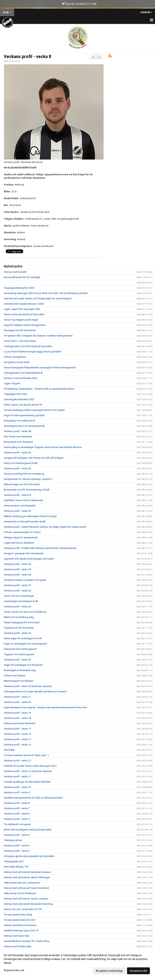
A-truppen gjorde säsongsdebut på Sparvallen (29, 856)
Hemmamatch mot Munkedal (19, 505)
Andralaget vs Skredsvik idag (20, 670)
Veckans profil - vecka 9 (17, 792)
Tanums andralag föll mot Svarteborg (24, 473)
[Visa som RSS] (110, 56)
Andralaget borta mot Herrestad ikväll (24, 426)
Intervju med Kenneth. (15, 271)
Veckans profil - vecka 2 (17, 850)
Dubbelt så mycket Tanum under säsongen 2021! (30, 765)
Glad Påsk (9, 749)
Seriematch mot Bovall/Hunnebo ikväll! (25, 521)
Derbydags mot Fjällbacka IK (19, 420)
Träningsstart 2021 (14, 861)
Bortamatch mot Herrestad (18, 441)
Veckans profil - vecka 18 (17, 718)
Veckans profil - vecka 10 (17, 787)
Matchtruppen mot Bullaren (18, 680)
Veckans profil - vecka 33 (17, 510)
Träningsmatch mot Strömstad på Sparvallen (28, 346)
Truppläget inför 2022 (15, 394)
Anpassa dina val (14, 970)
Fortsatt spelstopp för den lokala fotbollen (27, 781)
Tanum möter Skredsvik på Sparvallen (24, 314)
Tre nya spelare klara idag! (18, 914)
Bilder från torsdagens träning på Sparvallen (28, 829)
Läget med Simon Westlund (19, 542)
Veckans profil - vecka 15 (17, 739)
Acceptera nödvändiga (109, 970)
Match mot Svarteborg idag (19, 617)
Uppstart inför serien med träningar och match (29, 558)
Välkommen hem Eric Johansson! (22, 882)
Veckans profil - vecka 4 (17, 834)
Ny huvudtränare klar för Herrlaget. (22, 277)
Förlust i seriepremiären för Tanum (22, 532)
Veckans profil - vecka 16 (17, 734)
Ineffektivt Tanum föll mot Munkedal (23, 500)
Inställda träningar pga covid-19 (21, 930)
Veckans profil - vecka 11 (17, 776)
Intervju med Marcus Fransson (20, 925)
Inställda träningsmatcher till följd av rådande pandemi (33, 797)
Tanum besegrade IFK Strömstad (22, 622)
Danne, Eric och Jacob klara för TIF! (23, 909)
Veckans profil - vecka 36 (17, 452)
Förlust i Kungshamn (15, 356)
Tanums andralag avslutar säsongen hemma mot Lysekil (34, 410)
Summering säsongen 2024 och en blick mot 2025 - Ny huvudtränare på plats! (46, 293)
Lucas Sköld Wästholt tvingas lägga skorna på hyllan (32, 351)
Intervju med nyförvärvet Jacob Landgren (26, 898)
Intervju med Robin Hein (16, 935)
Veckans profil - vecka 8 (27, 56)
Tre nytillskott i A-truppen (17, 824)
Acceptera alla (138, 970)
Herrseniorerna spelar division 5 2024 (24, 303)
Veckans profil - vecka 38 (17, 431)
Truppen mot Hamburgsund (19, 654)
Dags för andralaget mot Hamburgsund (25, 643)
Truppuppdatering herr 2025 (19, 287)
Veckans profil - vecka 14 (17, 744)
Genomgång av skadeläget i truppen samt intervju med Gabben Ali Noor (43, 447)
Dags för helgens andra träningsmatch (25, 325)
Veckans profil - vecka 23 (17, 659)
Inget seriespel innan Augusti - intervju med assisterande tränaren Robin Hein (45, 707)
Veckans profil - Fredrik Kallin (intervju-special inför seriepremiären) (40, 548)
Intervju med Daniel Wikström (20, 723)
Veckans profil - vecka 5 (17, 819)
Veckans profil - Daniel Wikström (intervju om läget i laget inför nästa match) (45, 526)
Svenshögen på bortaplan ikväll (21, 601)
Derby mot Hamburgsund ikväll (20, 463)
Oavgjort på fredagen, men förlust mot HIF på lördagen (34, 457)
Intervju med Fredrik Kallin (18, 946)
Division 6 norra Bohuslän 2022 (20, 378)
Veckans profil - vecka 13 (17, 760)
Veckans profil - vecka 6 (17, 813)
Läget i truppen (12, 383)
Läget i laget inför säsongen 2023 (22, 309)
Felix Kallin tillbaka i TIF (16, 866)
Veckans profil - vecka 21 (17, 696)
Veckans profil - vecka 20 (17, 702)
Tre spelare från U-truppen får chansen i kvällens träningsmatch (38, 335)
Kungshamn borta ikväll (16, 362)
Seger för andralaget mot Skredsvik (23, 665)
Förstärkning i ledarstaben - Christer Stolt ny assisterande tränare (39, 388)
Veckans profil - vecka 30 (17, 564)
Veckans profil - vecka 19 (17, 712)
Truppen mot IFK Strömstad (19, 627)
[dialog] (77, 963)
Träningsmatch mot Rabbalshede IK (23, 372)
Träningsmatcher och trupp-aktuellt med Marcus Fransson (35, 691)
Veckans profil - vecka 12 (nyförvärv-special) (28, 771)
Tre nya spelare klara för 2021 (20, 919)
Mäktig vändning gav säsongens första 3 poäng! (30, 516)
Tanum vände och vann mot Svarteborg (25, 611)
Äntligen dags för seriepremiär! (21, 537)
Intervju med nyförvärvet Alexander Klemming (28, 904)
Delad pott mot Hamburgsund (20, 649)
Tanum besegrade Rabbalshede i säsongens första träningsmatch (40, 367)
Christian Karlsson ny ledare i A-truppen (25, 580)
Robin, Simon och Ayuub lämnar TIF (23, 404)
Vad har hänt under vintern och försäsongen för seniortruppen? (38, 298)
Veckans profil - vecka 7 (17, 808)
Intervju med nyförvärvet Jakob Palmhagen (27, 877)
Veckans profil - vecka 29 (17, 569)
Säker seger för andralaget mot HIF (23, 638)
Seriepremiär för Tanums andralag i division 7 (28, 479)
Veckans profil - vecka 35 (17, 468)
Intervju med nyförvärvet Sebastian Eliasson (27, 872)
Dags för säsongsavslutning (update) (24, 415)
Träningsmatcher (13, 840)
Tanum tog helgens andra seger (21, 319)
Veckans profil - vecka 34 (17, 495)
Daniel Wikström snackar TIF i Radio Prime (27, 941)
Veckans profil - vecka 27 (17, 585)
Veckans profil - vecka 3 (17, 845)
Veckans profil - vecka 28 (17, 574)
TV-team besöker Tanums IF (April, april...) (26, 755)
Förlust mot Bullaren (15, 675)
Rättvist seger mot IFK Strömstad (22, 484)
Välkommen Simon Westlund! (20, 893)
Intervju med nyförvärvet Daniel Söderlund (26, 888)
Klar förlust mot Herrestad (18, 436)
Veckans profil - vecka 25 (17, 606)
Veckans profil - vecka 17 (17, 728)
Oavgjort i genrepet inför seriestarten (24, 553)
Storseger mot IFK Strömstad (20, 330)
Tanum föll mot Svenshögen (19, 595)
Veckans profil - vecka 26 (17, 590)
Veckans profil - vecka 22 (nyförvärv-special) (28, 686)
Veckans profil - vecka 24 (17, 633)
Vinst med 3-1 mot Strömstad (20, 341)
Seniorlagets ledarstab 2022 (19, 399)
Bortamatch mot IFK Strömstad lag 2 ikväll (26, 489)
